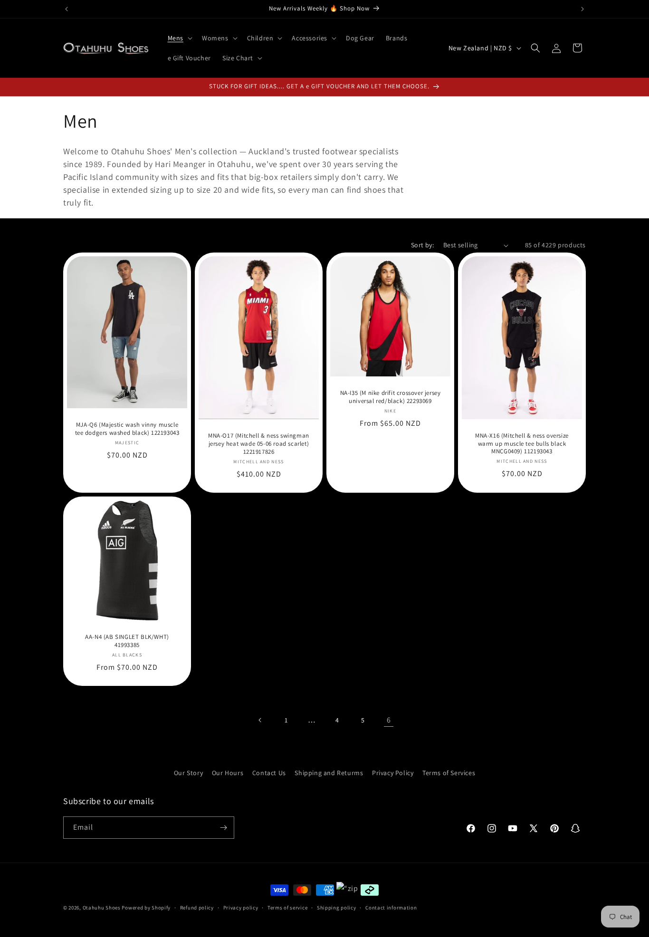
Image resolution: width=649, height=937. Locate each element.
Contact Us (269, 772)
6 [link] (389, 720)
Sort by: (422, 245)
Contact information (391, 907)
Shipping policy (336, 907)
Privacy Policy (392, 772)
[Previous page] (260, 720)
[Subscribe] (223, 827)
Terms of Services (448, 772)
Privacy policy (240, 907)
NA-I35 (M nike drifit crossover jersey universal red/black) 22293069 (390, 397)
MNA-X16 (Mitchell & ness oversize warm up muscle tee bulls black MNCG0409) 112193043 (522, 444)
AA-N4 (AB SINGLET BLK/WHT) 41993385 (127, 641)
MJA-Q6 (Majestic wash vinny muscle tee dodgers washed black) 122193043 (127, 429)
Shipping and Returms (329, 772)
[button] (179, 38)
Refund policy (197, 907)
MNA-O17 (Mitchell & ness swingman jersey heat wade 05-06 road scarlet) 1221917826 (258, 444)
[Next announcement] (582, 9)
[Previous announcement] (66, 9)
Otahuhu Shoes (102, 907)
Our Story (188, 772)
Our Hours (227, 772)
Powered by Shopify (146, 907)
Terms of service (287, 907)
